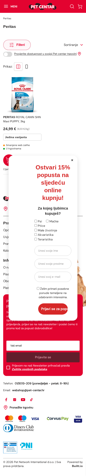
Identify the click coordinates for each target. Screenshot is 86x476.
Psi (39, 221)
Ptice (41, 226)
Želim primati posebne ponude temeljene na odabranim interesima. (54, 293)
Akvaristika (45, 235)
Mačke (54, 221)
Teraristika (45, 239)
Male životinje (47, 230)
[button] (72, 159)
